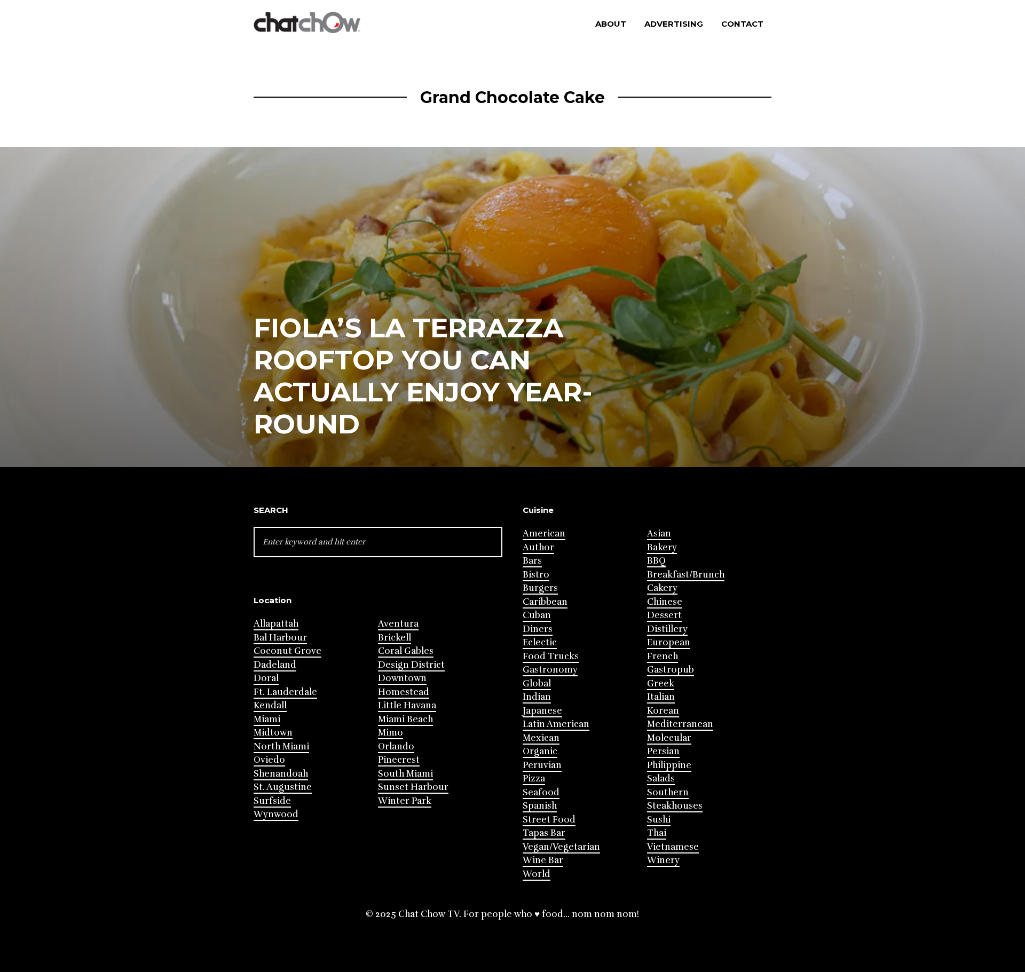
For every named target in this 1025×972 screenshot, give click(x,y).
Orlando (396, 746)
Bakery (662, 547)
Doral (266, 678)
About (610, 24)
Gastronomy (550, 669)
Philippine (669, 765)
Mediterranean (680, 724)
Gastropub (670, 669)
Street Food (549, 819)
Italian (661, 696)
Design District (411, 664)
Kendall (270, 705)
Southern (668, 792)
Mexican (541, 738)
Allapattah (276, 623)
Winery (663, 860)
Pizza (534, 778)
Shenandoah (281, 773)
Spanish (540, 805)
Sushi (659, 819)
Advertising (673, 24)
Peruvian (542, 765)
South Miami (405, 773)
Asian (659, 533)
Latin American (556, 724)
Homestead (403, 692)
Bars (532, 560)
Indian (537, 696)
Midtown (273, 732)
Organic (540, 751)
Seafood (541, 792)
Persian (663, 751)
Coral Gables (405, 651)
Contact (742, 24)
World (536, 874)
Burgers (540, 588)
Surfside (272, 801)
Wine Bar (543, 860)
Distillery (667, 629)
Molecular (669, 738)
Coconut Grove (287, 651)
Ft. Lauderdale (285, 692)
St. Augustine (283, 787)
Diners (538, 629)
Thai (656, 833)
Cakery (662, 588)
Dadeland (275, 664)
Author (538, 547)
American (544, 533)
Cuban (537, 615)
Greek (660, 683)
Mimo (390, 732)
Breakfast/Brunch (685, 574)
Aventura (398, 623)
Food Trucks (551, 656)
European (668, 642)
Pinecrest (399, 759)
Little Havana (407, 705)
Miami (267, 719)
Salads (661, 778)
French (662, 656)
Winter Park (404, 801)
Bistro (536, 574)
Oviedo (269, 759)
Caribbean (545, 601)
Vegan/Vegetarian (561, 846)
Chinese (664, 601)
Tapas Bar (544, 833)
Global (537, 683)
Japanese (542, 710)
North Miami (281, 746)
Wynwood (276, 814)
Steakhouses (675, 805)
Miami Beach (405, 719)
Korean (663, 710)
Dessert (664, 615)
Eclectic (540, 642)
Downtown (402, 678)
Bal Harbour (280, 637)
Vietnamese (673, 846)
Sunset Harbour (413, 787)
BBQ (656, 560)
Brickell (394, 637)
